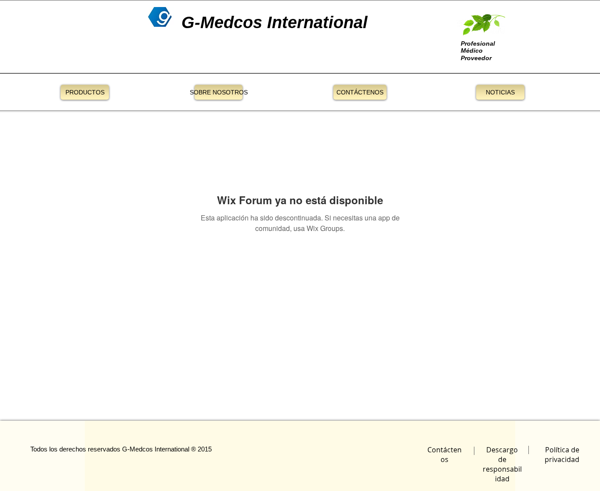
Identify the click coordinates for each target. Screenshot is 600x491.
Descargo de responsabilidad (502, 464)
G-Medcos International (155, 449)
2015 (205, 449)
